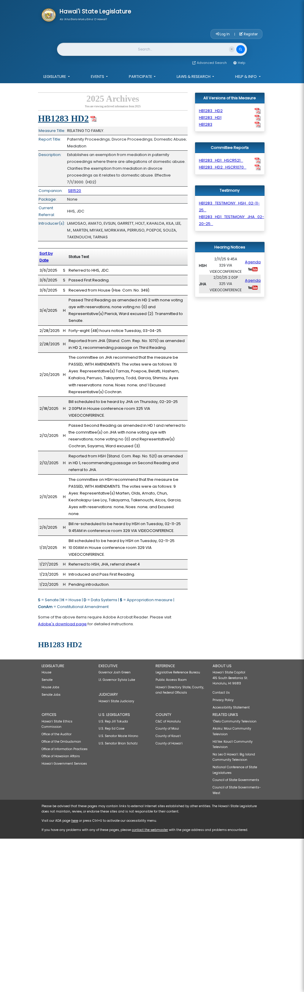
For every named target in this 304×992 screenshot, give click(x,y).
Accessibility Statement (231, 707)
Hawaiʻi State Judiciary (116, 701)
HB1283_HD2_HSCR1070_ (222, 167)
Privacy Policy (223, 700)
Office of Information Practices (65, 749)
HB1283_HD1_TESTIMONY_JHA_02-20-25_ (231, 220)
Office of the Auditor (57, 734)
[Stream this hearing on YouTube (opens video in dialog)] (253, 268)
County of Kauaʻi (168, 736)
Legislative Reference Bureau (178, 672)
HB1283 (205, 124)
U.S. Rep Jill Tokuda (113, 721)
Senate (47, 680)
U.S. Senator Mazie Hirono (118, 736)
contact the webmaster (150, 830)
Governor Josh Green (115, 672)
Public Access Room (171, 680)
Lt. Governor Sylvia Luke (117, 680)
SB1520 (74, 190)
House (46, 672)
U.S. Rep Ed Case (111, 728)
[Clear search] (232, 49)
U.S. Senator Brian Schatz (118, 743)
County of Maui (167, 728)
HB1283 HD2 (63, 118)
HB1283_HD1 (210, 117)
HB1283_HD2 (211, 110)
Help (241, 63)
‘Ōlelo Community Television (234, 721)
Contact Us (221, 692)
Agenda (253, 261)
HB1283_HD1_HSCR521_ (221, 160)
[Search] (240, 49)
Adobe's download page (62, 623)
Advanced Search (212, 63)
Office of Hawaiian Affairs (61, 756)
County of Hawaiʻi (169, 743)
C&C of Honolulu (168, 721)
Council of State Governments (236, 780)
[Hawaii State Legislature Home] (49, 14)
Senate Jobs (51, 694)
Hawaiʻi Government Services (64, 763)
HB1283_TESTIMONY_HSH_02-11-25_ (229, 206)
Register (250, 34)
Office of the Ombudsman (61, 741)
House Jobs (50, 687)
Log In (225, 34)
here (74, 820)
